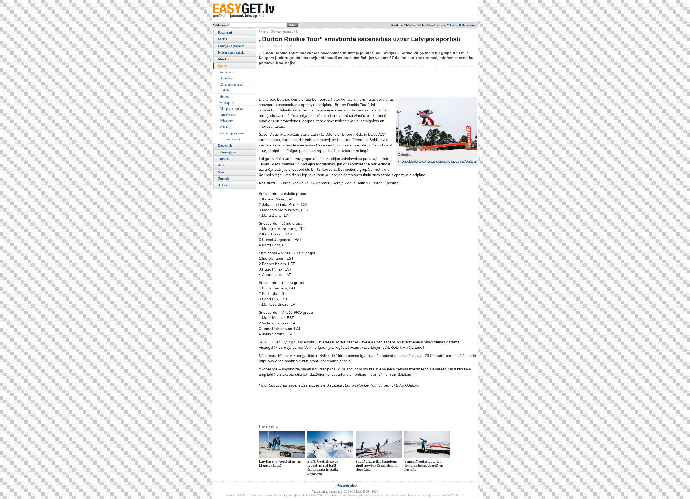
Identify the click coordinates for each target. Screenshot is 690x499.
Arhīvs (222, 185)
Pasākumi (225, 33)
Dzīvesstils (225, 146)
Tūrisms (224, 159)
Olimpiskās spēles (231, 109)
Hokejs (224, 96)
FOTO (222, 39)
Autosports (227, 72)
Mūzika (223, 59)
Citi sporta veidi (230, 139)
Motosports (227, 103)
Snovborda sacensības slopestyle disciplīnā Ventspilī (439, 161)
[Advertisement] (357, 82)
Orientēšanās (228, 115)
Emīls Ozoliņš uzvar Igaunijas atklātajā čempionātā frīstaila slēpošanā (322, 467)
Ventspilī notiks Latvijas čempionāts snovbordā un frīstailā (423, 465)
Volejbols (226, 127)
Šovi (221, 172)
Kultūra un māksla (231, 52)
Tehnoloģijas (227, 152)
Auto (221, 165)
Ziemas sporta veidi (232, 133)
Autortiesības (347, 486)
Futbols (224, 90)
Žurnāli (223, 179)
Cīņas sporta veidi (231, 84)
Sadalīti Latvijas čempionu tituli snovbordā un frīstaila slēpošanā (377, 465)
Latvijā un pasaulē (231, 46)
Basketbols (227, 78)
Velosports (226, 121)
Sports (222, 66)
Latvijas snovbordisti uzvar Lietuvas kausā (280, 463)
